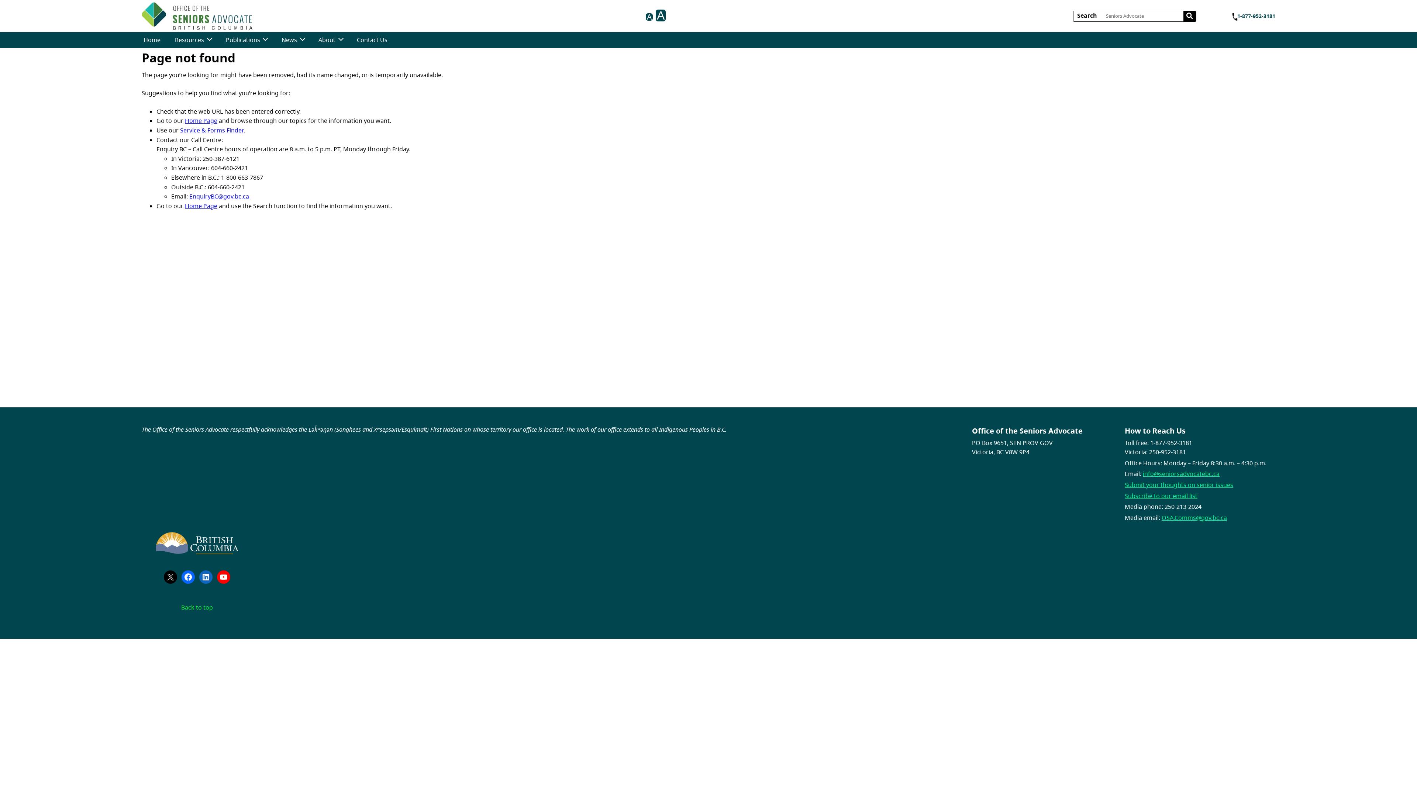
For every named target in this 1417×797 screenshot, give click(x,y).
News (289, 40)
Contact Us (372, 40)
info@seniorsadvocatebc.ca (1181, 474)
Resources (189, 40)
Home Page (201, 121)
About (326, 40)
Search (1087, 15)
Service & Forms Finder (212, 130)
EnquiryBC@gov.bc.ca (219, 196)
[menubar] (265, 40)
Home (152, 40)
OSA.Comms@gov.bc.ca (1194, 518)
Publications (243, 40)
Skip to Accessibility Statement (255, 17)
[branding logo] (197, 16)
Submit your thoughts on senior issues (1179, 485)
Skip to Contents (255, 14)
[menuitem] (152, 40)
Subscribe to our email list (1161, 496)
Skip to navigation (255, 14)
